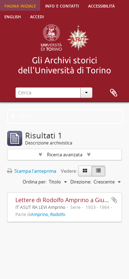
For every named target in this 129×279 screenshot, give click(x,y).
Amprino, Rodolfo (48, 214)
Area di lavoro (114, 93)
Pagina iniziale (20, 5)
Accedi (37, 16)
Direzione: (80, 181)
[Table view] (98, 171)
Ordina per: (35, 181)
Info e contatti (62, 5)
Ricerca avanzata (64, 154)
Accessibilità (101, 5)
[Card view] (85, 171)
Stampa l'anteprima (34, 171)
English (12, 16)
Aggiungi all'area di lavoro (114, 200)
